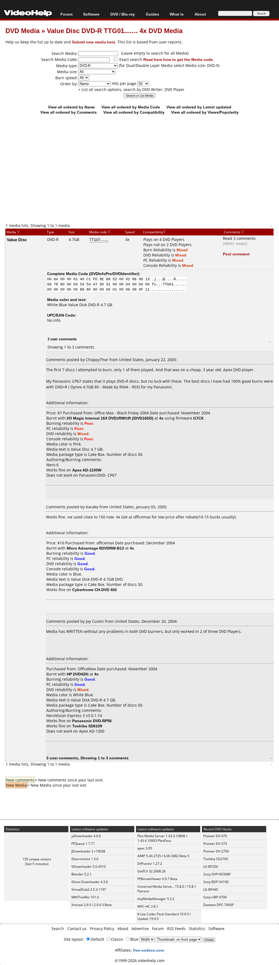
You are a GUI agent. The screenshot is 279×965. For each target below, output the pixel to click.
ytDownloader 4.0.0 (86, 836)
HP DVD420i (78, 674)
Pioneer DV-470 (215, 836)
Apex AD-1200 (91, 731)
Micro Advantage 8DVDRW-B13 (95, 548)
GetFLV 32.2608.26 (151, 871)
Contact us (77, 928)
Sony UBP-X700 (215, 897)
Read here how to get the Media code (178, 59)
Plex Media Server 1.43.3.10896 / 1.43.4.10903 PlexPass (162, 838)
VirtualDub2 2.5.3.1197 (88, 889)
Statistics (197, 928)
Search (57, 928)
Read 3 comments (239, 238)
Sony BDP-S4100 (216, 882)
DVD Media (22, 30)
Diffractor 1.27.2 (149, 863)
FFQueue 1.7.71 (83, 843)
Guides (152, 14)
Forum (66, 14)
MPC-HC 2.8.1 (147, 906)
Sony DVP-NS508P (217, 874)
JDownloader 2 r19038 (88, 851)
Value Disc (17, 239)
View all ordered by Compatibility (134, 112)
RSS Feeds (176, 928)
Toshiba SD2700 (215, 859)
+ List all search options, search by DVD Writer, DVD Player (131, 89)
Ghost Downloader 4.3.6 (89, 882)
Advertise (140, 928)
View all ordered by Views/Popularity (205, 112)
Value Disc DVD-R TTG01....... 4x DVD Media (115, 30)
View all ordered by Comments (68, 112)
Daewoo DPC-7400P (218, 904)
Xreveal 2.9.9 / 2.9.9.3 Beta (91, 904)
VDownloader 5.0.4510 (88, 866)
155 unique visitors (37, 859)
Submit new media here (93, 42)
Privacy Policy (102, 928)
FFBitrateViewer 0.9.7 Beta (157, 879)
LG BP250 (210, 866)
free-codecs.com (148, 950)
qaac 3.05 (144, 848)
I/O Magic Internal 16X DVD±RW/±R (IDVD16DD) (110, 418)
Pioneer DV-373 (215, 843)
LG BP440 (210, 889)
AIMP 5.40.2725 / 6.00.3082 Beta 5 (163, 856)
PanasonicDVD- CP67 (98, 475)
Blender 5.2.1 (81, 874)
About (122, 928)
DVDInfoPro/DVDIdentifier (114, 273)
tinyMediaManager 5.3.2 (155, 898)
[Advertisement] (142, 178)
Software (91, 14)
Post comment (236, 253)
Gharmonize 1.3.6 (84, 859)
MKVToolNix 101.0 (85, 897)
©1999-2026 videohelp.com (140, 960)
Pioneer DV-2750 (216, 851)
